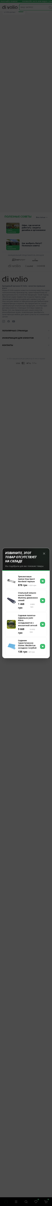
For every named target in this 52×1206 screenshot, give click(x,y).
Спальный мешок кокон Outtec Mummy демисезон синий (28, 597)
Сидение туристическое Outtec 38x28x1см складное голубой (27, 644)
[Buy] (42, 581)
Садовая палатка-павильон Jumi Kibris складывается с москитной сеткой (27, 620)
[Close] (44, 553)
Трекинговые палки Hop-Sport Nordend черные (26, 579)
